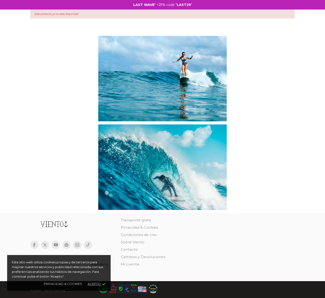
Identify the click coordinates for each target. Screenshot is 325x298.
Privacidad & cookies (63, 284)
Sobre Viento (132, 242)
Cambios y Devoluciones (143, 257)
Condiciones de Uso (139, 234)
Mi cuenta (130, 264)
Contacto (129, 249)
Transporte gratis (136, 220)
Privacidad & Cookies (139, 227)
